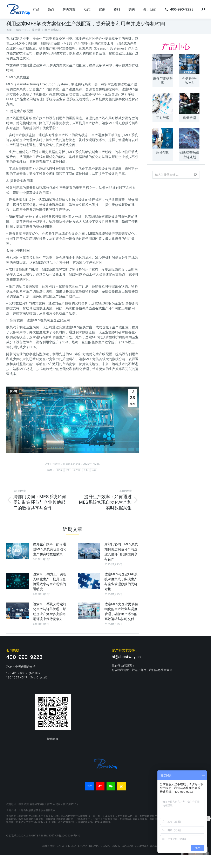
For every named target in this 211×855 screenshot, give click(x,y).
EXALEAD (127, 845)
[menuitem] (36, 9)
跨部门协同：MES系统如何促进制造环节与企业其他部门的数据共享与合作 (121, 551)
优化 (68, 470)
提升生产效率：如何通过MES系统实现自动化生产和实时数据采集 (49, 549)
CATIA (60, 845)
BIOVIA (116, 845)
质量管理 (189, 118)
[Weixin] (111, 786)
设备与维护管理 (163, 80)
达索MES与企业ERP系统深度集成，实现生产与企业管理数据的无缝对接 (120, 581)
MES (59, 470)
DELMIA (93, 845)
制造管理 (162, 153)
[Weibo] (100, 786)
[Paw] (121, 786)
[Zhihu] (89, 786)
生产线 (77, 470)
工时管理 (162, 118)
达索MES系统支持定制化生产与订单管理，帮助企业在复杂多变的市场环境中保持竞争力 (49, 611)
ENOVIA (82, 845)
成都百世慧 (48, 845)
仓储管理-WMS (189, 80)
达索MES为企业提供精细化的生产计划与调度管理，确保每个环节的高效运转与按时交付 (121, 611)
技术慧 (14, 391)
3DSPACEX (141, 845)
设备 (86, 470)
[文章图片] (17, 551)
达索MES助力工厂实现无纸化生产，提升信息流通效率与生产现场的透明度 (49, 581)
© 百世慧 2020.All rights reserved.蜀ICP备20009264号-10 (43, 835)
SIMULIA (71, 845)
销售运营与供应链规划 (189, 155)
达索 (94, 470)
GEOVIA (105, 845)
